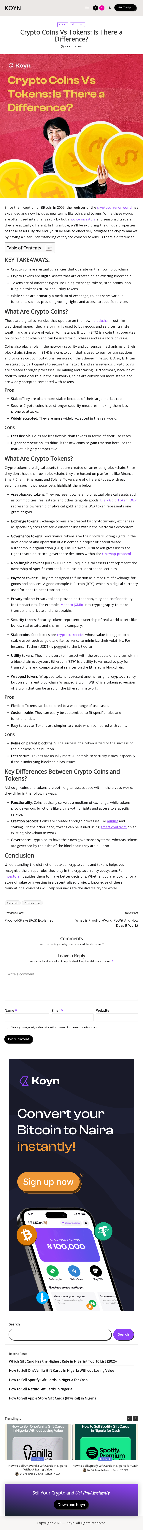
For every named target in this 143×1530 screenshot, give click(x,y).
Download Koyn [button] (71, 1504)
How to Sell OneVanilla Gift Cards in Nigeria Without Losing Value (61, 1370)
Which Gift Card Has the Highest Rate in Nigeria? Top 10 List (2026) (63, 1361)
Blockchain (77, 24)
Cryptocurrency (32, 903)
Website (102, 1010)
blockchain (102, 320)
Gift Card (37, 1459)
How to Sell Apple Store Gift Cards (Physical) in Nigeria (52, 1398)
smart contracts (114, 827)
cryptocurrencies (70, 634)
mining (112, 821)
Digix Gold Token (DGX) (118, 500)
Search (14, 1324)
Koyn (13, 8)
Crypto (62, 24)
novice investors (83, 219)
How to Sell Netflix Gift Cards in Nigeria (40, 1389)
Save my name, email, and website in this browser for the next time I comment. (54, 1027)
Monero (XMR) (72, 604)
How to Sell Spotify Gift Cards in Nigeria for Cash (48, 1380)
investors (12, 876)
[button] (125, 7)
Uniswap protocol (116, 553)
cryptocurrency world (114, 207)
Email (57, 1010)
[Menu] (87, 8)
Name (11, 1010)
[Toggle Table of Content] (47, 247)
